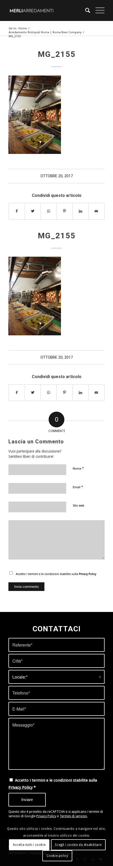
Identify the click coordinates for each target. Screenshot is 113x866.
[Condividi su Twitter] (33, 211)
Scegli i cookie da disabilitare (78, 845)
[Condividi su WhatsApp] (48, 211)
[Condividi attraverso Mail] (96, 211)
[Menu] (97, 10)
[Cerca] (85, 10)
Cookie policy (57, 856)
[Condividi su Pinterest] (65, 211)
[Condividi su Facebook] (17, 211)
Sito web (78, 505)
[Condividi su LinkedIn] (81, 211)
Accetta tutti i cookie (29, 845)
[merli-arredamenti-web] (46, 10)
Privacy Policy (87, 574)
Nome (78, 468)
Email (78, 487)
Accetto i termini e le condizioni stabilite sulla (56, 574)
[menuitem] (85, 10)
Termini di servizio (73, 816)
